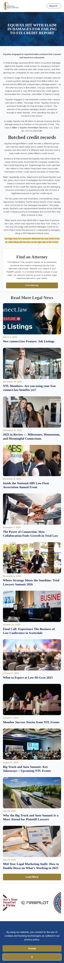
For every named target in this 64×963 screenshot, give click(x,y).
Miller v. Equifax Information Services (30, 127)
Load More (32, 876)
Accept (32, 948)
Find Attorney (32, 285)
